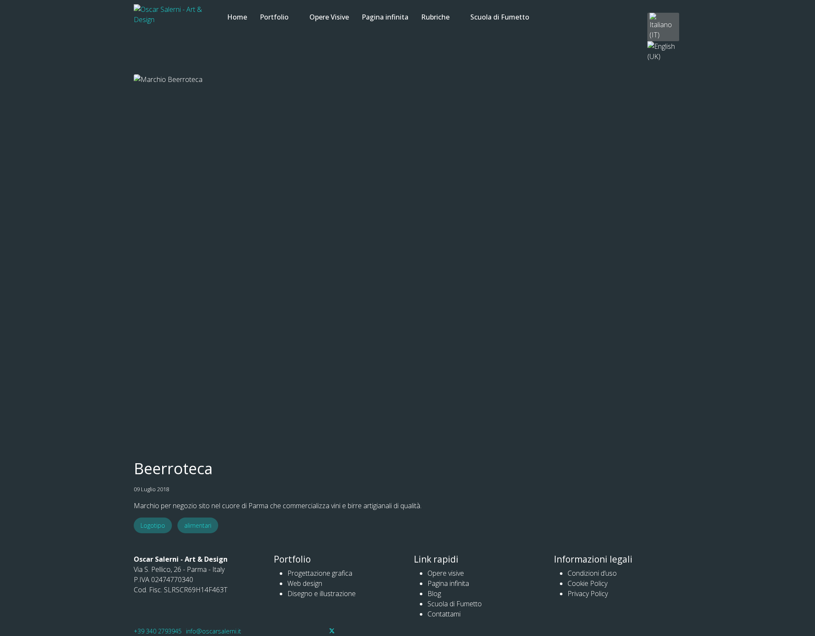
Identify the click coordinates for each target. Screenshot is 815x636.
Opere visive (445, 573)
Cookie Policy (587, 583)
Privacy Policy (588, 593)
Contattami (444, 614)
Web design (304, 583)
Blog (434, 593)
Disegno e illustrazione (321, 593)
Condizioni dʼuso (592, 573)
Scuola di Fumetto (499, 17)
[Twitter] (332, 631)
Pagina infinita (385, 17)
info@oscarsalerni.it (213, 631)
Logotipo (153, 525)
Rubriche (435, 17)
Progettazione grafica (319, 573)
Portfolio (274, 17)
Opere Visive (329, 17)
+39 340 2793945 (158, 631)
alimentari (197, 525)
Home (237, 17)
